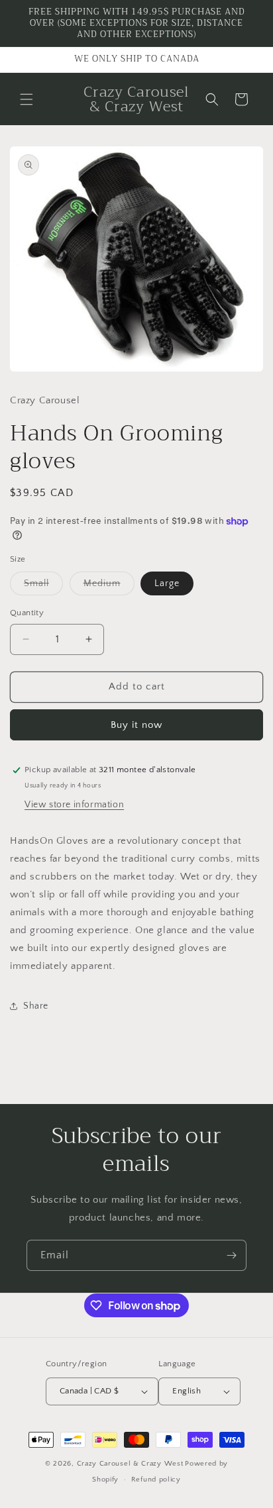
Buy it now (136, 724)
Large (167, 583)
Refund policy (156, 1479)
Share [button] (35, 1006)
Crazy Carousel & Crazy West (130, 1464)
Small (43, 586)
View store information (74, 804)
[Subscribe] (231, 1255)
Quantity (27, 612)
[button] (26, 99)
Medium (109, 586)
